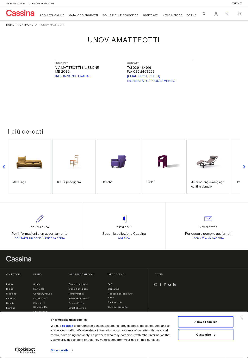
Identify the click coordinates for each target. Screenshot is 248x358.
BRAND (191, 15)
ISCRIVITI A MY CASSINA (208, 238)
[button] (4, 167)
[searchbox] (204, 13)
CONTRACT (150, 15)
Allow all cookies (205, 321)
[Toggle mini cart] (239, 12)
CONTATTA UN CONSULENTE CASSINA (40, 238)
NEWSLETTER (208, 227)
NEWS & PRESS (172, 15)
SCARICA (124, 238)
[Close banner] (242, 317)
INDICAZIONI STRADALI (73, 76)
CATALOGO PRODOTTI (83, 15)
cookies (67, 325)
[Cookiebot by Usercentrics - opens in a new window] (25, 350)
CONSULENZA (40, 227)
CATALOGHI (124, 227)
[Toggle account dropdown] (216, 12)
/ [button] (237, 3)
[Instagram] (155, 286)
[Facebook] (160, 286)
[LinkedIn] (174, 286)
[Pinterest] (165, 286)
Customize (203, 334)
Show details (59, 350)
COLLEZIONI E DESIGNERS (120, 15)
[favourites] (227, 13)
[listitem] (29, 167)
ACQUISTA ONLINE (52, 15)
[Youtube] (169, 286)
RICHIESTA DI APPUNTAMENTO (151, 81)
